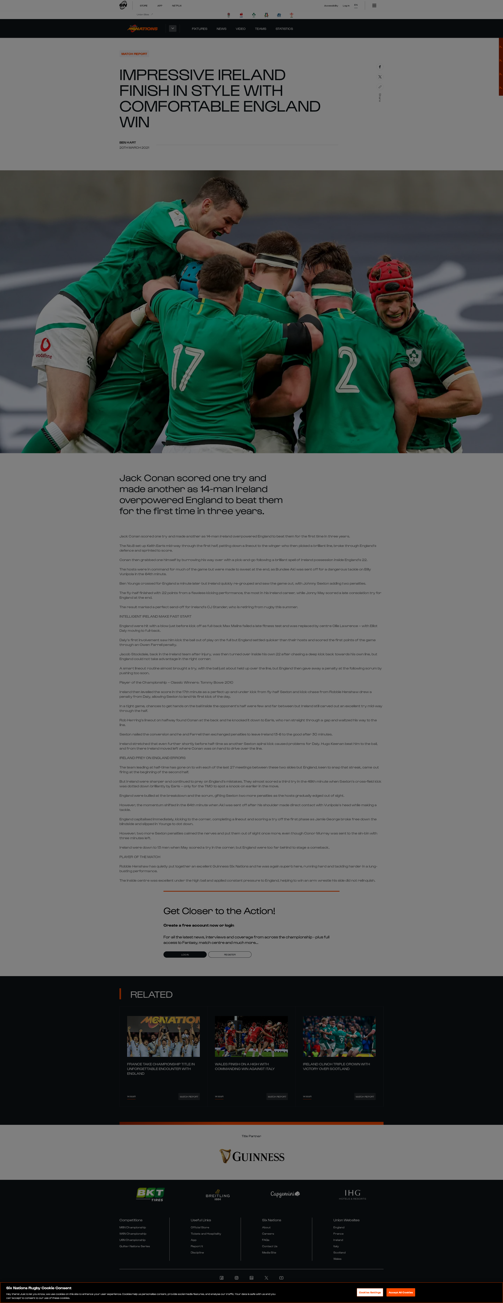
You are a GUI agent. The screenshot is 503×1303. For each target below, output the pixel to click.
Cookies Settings (370, 1292)
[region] (251, 1292)
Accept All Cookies (401, 1292)
